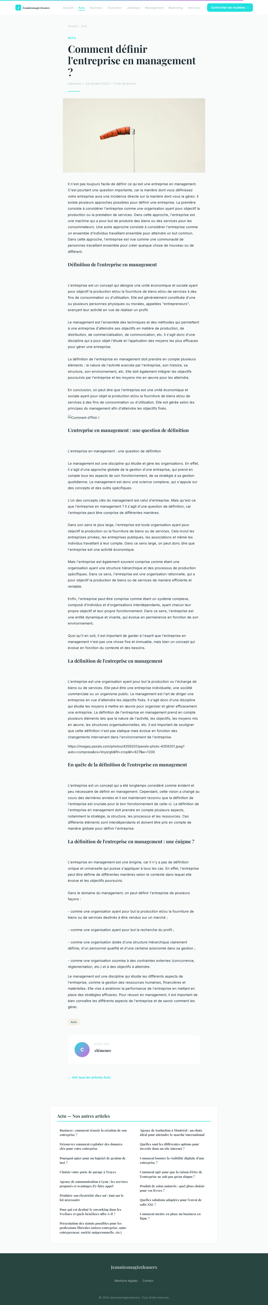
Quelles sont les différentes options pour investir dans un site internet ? (169, 1146)
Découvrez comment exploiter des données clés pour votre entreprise (91, 1146)
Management (154, 7)
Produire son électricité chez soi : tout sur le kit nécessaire (92, 1197)
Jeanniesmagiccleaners (134, 1267)
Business (96, 7)
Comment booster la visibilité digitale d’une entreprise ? (172, 1160)
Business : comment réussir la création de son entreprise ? (93, 1132)
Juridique (133, 7)
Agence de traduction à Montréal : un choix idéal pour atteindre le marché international (172, 1132)
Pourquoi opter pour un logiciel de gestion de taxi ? (93, 1160)
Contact (148, 1280)
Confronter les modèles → (230, 7)
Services (194, 7)
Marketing (176, 7)
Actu (81, 7)
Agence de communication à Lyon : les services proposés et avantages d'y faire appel (94, 1184)
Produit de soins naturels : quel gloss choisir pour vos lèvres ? (172, 1188)
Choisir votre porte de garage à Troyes (88, 1172)
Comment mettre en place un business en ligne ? (170, 1216)
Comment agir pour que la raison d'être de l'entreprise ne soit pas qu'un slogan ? (171, 1174)
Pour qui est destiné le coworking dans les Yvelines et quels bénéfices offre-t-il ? (90, 1211)
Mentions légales (126, 1280)
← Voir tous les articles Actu (89, 1077)
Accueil (68, 7)
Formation (115, 7)
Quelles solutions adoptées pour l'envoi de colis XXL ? (171, 1202)
